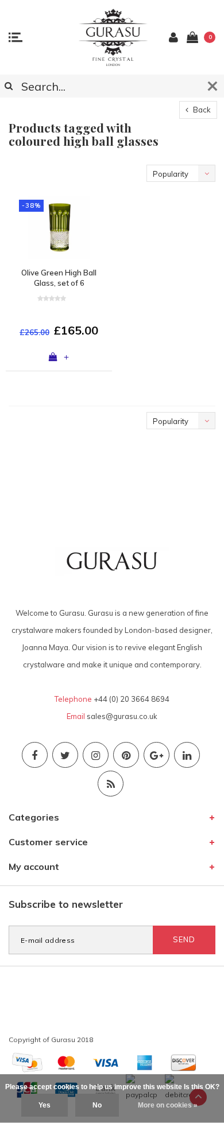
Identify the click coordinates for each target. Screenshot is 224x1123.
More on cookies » (168, 1105)
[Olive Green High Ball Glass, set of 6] (58, 227)
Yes (44, 1105)
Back (201, 109)
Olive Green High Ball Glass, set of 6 (58, 278)
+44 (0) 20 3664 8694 (131, 699)
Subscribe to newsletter (66, 904)
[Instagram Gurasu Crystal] (96, 755)
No (97, 1105)
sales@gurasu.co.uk (122, 716)
